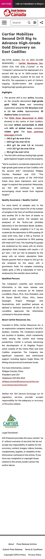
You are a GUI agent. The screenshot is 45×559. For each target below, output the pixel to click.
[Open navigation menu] (4, 22)
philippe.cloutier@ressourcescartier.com (20, 381)
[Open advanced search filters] (35, 22)
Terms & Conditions (33, 549)
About (11, 544)
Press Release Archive (26, 544)
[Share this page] (41, 22)
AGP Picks (6, 4)
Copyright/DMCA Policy (15, 555)
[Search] (29, 22)
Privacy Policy (34, 555)
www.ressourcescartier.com (14, 385)
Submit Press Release (12, 549)
